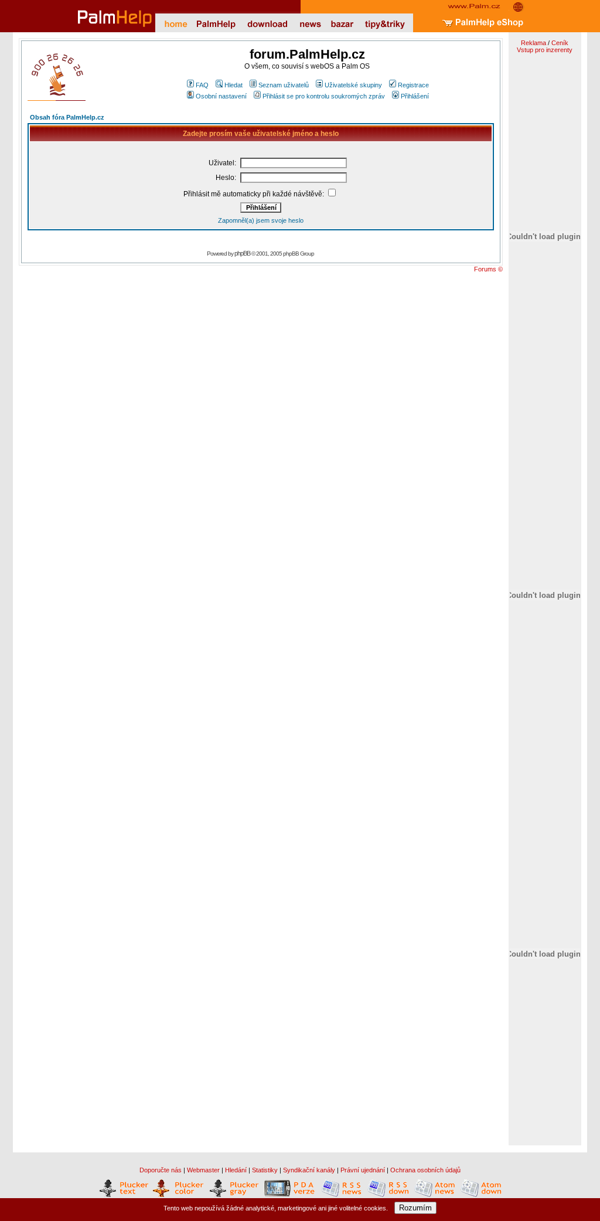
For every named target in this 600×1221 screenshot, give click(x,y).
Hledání (236, 1170)
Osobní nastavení (221, 96)
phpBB (242, 253)
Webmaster (203, 1170)
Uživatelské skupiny (353, 85)
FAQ (202, 85)
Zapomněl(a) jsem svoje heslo (261, 220)
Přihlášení (415, 96)
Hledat (233, 85)
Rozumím (415, 1207)
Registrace (413, 85)
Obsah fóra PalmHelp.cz (67, 117)
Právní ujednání (362, 1170)
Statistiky (265, 1170)
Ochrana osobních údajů (425, 1170)
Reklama (533, 42)
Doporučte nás (160, 1170)
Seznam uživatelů (283, 85)
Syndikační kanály (309, 1170)
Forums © (488, 269)
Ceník (559, 42)
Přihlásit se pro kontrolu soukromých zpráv (323, 96)
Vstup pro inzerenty (544, 49)
